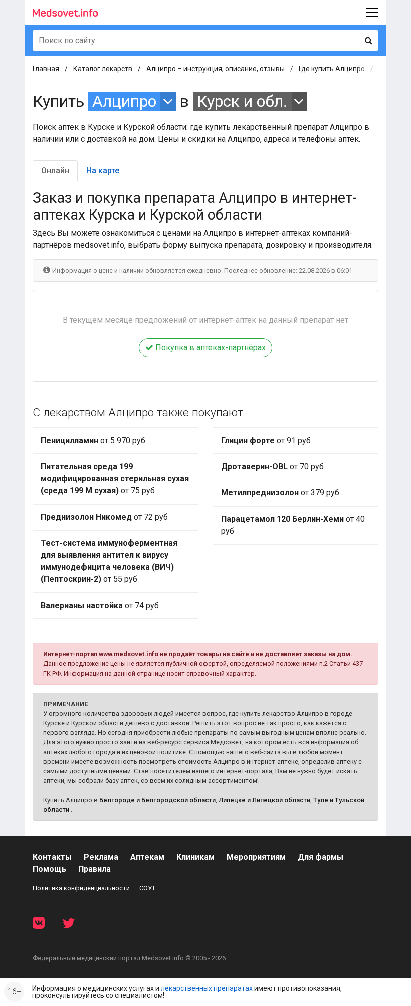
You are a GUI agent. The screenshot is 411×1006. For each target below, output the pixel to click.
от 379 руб (280, 492)
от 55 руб (109, 561)
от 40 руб (293, 525)
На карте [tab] (102, 170)
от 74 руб (100, 605)
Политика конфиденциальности (81, 888)
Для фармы (320, 857)
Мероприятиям (256, 857)
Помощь (49, 869)
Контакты (52, 857)
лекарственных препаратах (207, 988)
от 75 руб (115, 478)
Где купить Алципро (332, 69)
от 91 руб (266, 440)
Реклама (101, 857)
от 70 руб (272, 466)
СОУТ (147, 888)
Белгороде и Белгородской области (157, 800)
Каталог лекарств (102, 69)
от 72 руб (104, 517)
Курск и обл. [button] (242, 101)
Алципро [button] (124, 101)
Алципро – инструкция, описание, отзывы (215, 69)
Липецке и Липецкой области (264, 800)
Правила (94, 869)
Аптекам (147, 857)
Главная (46, 69)
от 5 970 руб (93, 440)
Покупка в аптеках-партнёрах (209, 347)
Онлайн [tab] (55, 170)
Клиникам (195, 857)
